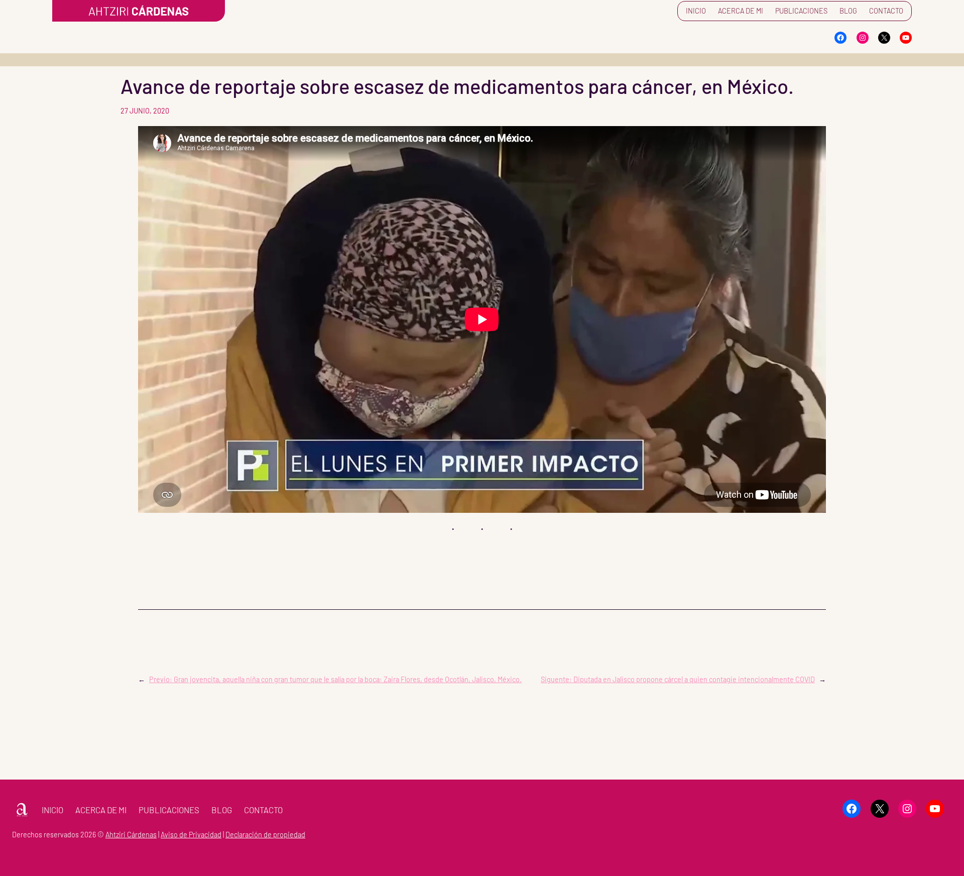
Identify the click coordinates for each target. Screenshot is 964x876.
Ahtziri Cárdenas (131, 834)
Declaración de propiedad (265, 834)
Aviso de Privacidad (191, 834)
